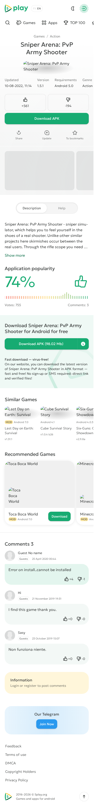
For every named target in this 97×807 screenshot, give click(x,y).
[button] (84, 796)
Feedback (13, 746)
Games (39, 36)
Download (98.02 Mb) (41, 344)
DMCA (10, 763)
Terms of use (15, 754)
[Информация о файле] (83, 344)
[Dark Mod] (72, 8)
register (30, 685)
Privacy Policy (16, 780)
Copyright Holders (20, 771)
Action (55, 36)
